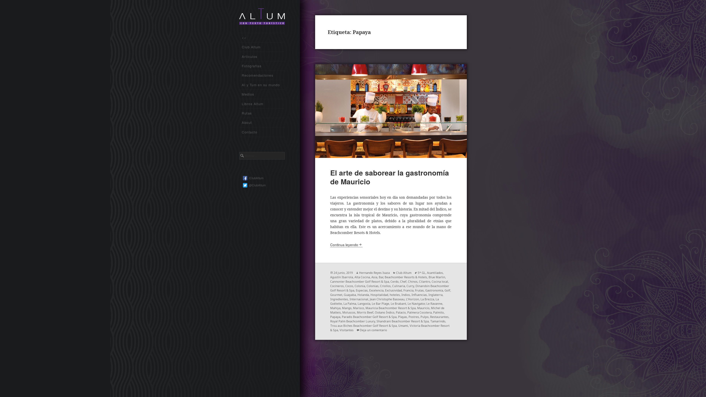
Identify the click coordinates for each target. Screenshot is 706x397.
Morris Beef (365, 312)
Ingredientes (339, 299)
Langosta (364, 304)
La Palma (349, 304)
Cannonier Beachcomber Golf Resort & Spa (359, 282)
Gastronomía (434, 290)
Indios (405, 295)
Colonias (373, 286)
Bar (381, 277)
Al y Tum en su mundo (261, 84)
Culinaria (398, 286)
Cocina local (440, 282)
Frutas (419, 290)
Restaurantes (439, 317)
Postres (414, 317)
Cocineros (337, 286)
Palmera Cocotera (419, 312)
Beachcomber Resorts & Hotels (406, 277)
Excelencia (376, 290)
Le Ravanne (434, 304)
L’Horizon (412, 299)
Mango (347, 308)
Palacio (401, 312)
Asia (374, 277)
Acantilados (435, 273)
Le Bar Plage (380, 304)
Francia (408, 290)
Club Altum (251, 46)
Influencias (419, 295)
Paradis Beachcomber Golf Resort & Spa (369, 317)
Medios (248, 94)
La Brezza (427, 299)
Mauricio (423, 308)
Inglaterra (435, 295)
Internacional (359, 299)
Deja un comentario (373, 330)
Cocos (349, 286)
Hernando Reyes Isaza (374, 273)
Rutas (247, 113)
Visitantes (347, 330)
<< (244, 37)
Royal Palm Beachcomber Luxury (352, 321)
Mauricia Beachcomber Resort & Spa (391, 308)
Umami (403, 326)
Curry (410, 286)
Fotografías (251, 65)
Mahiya (335, 308)
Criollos (385, 286)
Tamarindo (437, 321)
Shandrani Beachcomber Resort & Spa (403, 321)
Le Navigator (416, 304)
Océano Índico (384, 312)
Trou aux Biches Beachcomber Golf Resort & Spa (363, 326)
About (247, 122)
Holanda (363, 295)
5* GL (421, 273)
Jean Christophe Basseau (387, 299)
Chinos (413, 282)
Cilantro (424, 282)
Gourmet (336, 295)
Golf (447, 290)
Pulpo (424, 317)
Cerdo (395, 282)
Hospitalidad (379, 295)
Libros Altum (252, 103)
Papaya (335, 317)
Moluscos (348, 312)
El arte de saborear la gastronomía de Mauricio (389, 177)
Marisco (358, 308)
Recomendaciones (257, 75)
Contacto (249, 132)
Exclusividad (393, 290)
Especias (362, 290)
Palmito (438, 312)
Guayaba (350, 295)
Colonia (360, 286)
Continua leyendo (344, 244)
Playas (402, 317)
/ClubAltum (256, 178)
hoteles (395, 295)
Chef (403, 282)
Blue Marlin (437, 277)
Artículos (249, 56)
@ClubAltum (257, 185)
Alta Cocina (362, 277)
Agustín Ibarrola (341, 277)
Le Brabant (398, 304)
